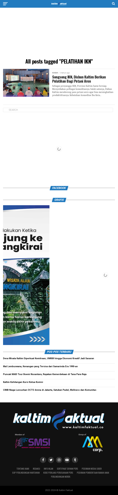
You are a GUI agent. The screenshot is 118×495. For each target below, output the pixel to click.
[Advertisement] (59, 33)
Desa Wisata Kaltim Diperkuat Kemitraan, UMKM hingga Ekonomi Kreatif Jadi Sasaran (48, 358)
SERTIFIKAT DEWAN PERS (67, 468)
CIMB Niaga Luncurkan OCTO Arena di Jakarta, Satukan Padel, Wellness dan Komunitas (49, 390)
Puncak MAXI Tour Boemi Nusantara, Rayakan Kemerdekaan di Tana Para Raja (45, 374)
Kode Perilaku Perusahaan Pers (58, 472)
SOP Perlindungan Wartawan (26, 472)
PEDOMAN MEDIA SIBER (92, 468)
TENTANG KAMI (22, 468)
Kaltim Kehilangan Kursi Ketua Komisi (23, 382)
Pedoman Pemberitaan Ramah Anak (93, 472)
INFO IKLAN (48, 468)
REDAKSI (36, 468)
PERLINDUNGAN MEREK (60, 476)
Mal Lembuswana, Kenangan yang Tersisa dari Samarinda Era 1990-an (40, 366)
